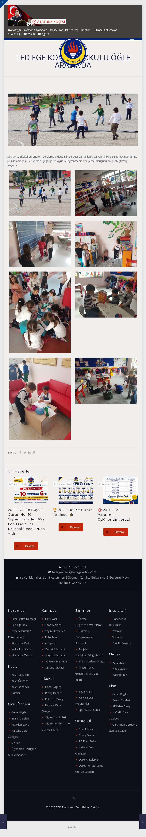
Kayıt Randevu (20, 687)
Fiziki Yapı (51, 619)
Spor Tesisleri (53, 625)
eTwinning (14, 34)
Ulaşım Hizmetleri (56, 655)
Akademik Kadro (21, 643)
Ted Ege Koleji (20, 625)
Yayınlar (117, 631)
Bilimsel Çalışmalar (105, 30)
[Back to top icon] (73, 798)
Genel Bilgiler (19, 712)
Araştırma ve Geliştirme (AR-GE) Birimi (86, 673)
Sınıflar (15, 743)
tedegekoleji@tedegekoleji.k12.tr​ (75, 572)
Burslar (15, 693)
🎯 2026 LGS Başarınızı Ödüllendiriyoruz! (114, 514)
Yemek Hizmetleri (56, 649)
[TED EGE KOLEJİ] (73, 52)
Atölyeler (50, 643)
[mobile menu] (132, 39)
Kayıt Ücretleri (20, 681)
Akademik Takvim (22, 655)
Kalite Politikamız (21, 649)
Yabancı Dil (85, 691)
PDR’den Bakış (54, 699)
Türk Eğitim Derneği (23, 619)
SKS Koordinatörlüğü (91, 661)
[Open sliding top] (4, 4)
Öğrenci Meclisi (54, 667)
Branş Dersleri (20, 718)
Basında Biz (119, 675)
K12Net (85, 30)
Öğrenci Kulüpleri (55, 717)
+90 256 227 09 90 (74, 567)
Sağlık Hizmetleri (55, 631)
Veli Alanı (117, 637)
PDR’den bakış (20, 724)
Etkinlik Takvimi (121, 643)
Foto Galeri (119, 662)
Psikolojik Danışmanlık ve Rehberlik (84, 637)
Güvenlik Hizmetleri (56, 661)
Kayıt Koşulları (20, 675)
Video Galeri (119, 668)
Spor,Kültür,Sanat (89, 710)
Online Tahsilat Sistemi (64, 30)
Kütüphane (51, 637)
